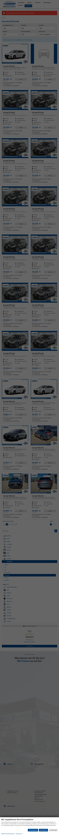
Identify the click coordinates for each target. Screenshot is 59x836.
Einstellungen (53, 830)
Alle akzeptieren (33, 830)
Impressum (19, 834)
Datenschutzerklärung (7, 834)
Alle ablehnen (43, 830)
